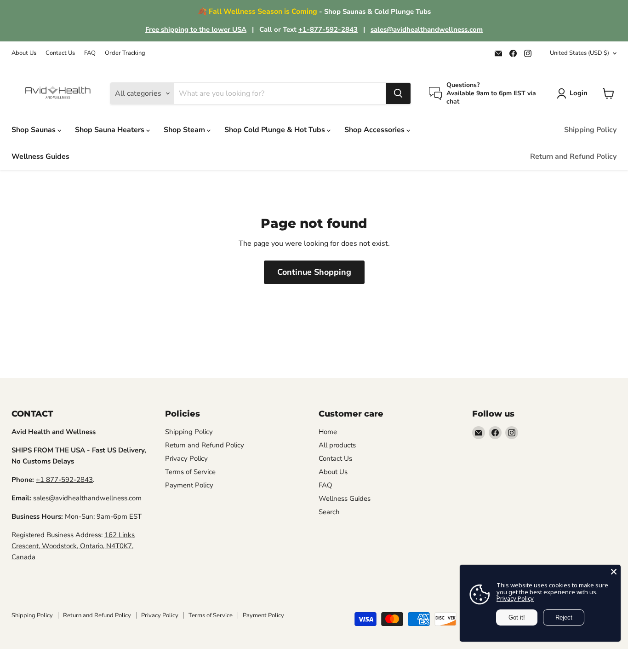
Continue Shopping (314, 272)
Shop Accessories (375, 130)
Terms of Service (190, 471)
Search (329, 511)
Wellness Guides (40, 156)
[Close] (613, 571)
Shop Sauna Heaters (110, 130)
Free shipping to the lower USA (195, 29)
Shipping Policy (590, 130)
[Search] (398, 93)
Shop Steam (185, 130)
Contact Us (60, 53)
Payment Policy (189, 485)
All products (337, 445)
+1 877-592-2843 (64, 479)
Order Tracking (125, 53)
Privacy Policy (186, 458)
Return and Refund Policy (573, 156)
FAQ (90, 53)
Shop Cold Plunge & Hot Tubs (275, 130)
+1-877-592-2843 (328, 29)
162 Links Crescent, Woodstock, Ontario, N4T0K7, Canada (73, 546)
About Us (23, 53)
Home (328, 431)
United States (579, 53)
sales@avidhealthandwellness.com (427, 29)
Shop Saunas (34, 130)
